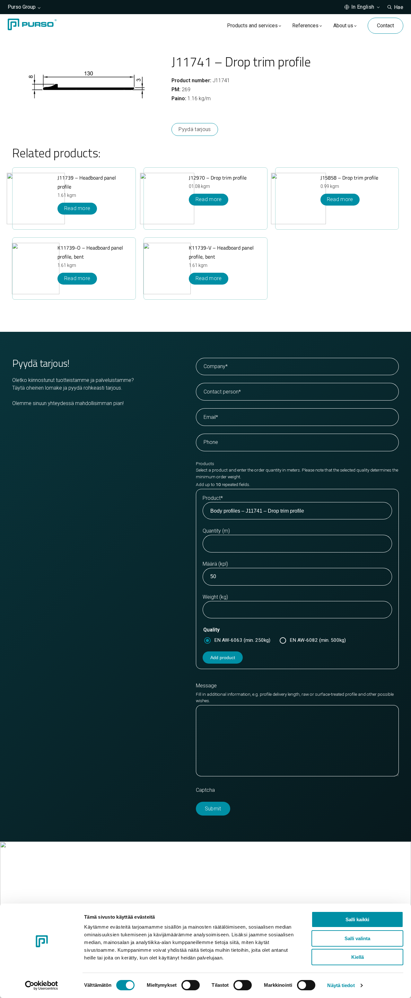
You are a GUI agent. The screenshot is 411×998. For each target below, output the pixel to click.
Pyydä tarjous (195, 129)
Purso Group (22, 7)
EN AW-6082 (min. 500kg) (318, 640)
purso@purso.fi (231, 886)
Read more (340, 199)
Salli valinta (357, 938)
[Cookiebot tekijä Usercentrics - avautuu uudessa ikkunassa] (41, 985)
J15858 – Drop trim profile (349, 177)
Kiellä (357, 957)
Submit (213, 809)
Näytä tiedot (340, 985)
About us (343, 25)
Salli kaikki (357, 919)
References (305, 25)
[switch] (190, 985)
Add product (222, 657)
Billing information (234, 901)
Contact (385, 25)
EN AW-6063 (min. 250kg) (242, 640)
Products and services (252, 25)
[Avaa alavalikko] (280, 25)
